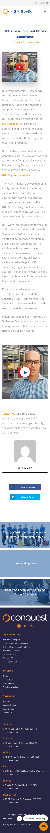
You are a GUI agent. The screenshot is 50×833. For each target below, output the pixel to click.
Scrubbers (27, 42)
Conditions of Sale (25, 824)
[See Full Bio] (31, 467)
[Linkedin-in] (31, 626)
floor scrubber (11, 123)
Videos (36, 42)
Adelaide (8, 724)
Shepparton (10, 794)
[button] (45, 11)
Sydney (7, 780)
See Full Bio (24, 467)
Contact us (8, 413)
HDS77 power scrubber (16, 175)
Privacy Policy (9, 824)
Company (18, 42)
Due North (7, 818)
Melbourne (9, 752)
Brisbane (8, 738)
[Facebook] (19, 626)
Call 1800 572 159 (42, 3)
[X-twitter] (25, 626)
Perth (6, 766)
